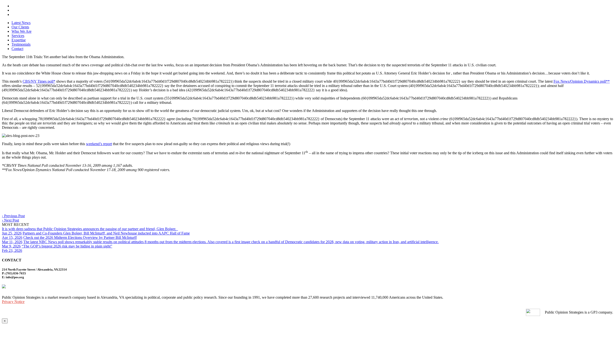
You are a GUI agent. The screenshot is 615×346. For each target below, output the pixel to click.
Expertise (19, 40)
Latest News (21, 23)
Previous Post (13, 216)
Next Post (10, 220)
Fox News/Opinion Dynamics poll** (582, 81)
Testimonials (21, 44)
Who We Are (21, 31)
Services (18, 36)
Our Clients (20, 27)
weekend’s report (99, 144)
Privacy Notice (13, 302)
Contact (17, 49)
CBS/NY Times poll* (39, 81)
